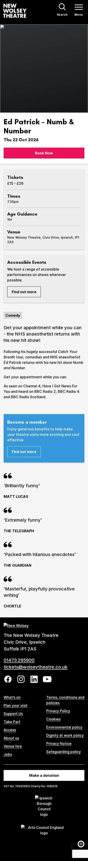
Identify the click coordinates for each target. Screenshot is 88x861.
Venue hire (13, 746)
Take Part (12, 721)
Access (10, 730)
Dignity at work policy (65, 735)
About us (11, 738)
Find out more (24, 292)
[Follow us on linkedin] (34, 679)
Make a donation (44, 775)
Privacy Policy (58, 711)
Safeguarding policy (63, 751)
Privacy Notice (59, 743)
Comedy (12, 315)
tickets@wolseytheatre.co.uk (35, 667)
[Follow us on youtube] (47, 679)
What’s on (12, 697)
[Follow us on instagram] (21, 679)
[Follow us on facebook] (8, 679)
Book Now (44, 153)
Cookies (53, 719)
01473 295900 (19, 660)
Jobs (8, 754)
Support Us (13, 713)
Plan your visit (16, 705)
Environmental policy (64, 727)
